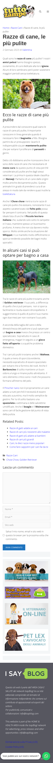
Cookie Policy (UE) (14, 746)
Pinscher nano (11, 387)
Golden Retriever (28, 459)
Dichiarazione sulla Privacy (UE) (21, 741)
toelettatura (9, 194)
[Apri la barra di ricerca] (40, 11)
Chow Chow (12, 459)
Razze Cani (16, 27)
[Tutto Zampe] (18, 11)
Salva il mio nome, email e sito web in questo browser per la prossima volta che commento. (27, 535)
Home (6, 27)
